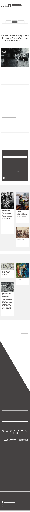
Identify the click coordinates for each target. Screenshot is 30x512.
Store (3, 469)
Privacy (17, 509)
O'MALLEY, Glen (6, 310)
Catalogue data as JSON (9, 171)
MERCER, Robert (12, 45)
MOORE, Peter (5, 230)
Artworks (5, 16)
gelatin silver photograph (8, 117)
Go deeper (24, 16)
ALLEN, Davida (20, 279)
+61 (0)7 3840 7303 (9, 501)
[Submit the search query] (3, 26)
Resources (21, 21)
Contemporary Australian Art (10, 96)
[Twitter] (6, 178)
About (17, 468)
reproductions (23, 331)
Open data (4, 466)
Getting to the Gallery (9, 498)
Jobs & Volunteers (8, 509)
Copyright (24, 509)
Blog (17, 466)
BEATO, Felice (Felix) (22, 243)
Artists (14, 16)
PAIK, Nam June (6, 227)
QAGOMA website (6, 468)
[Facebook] (4, 178)
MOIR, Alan (5, 274)
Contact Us (6, 503)
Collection (11, 11)
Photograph (5, 110)
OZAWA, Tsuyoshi (21, 219)
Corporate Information (16, 511)
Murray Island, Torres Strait (9, 130)
